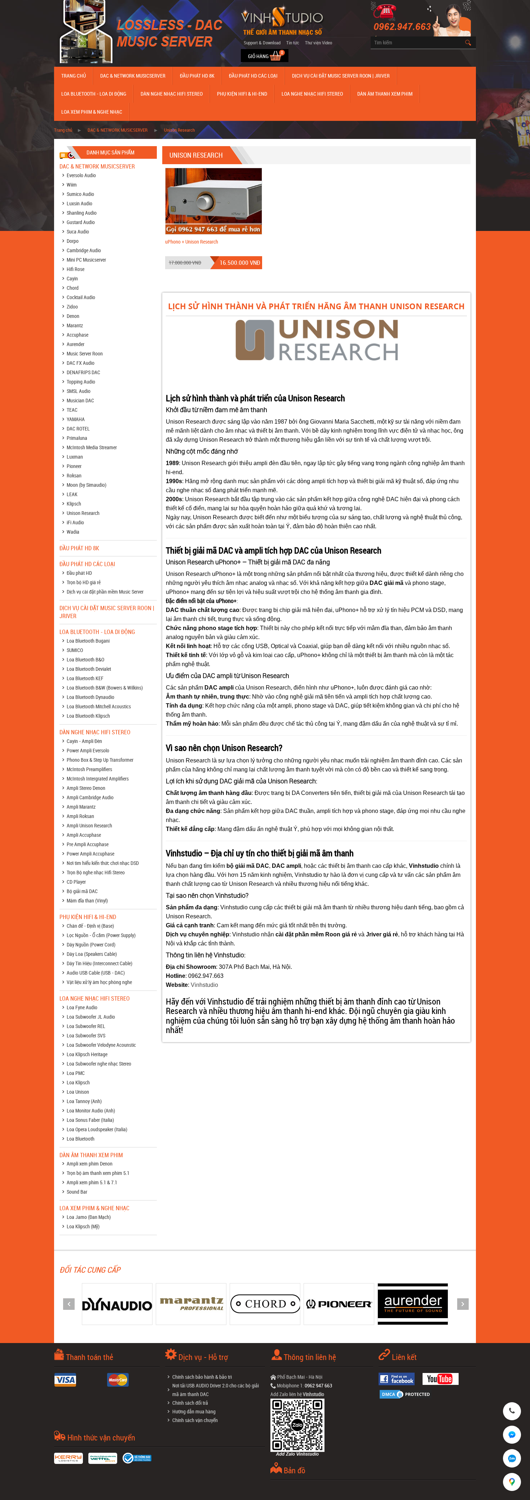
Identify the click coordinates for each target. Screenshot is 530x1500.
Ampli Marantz (81, 806)
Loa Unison (78, 1091)
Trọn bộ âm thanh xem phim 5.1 (98, 1172)
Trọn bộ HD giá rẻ (84, 582)
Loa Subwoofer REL (86, 1026)
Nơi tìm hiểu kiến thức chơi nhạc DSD (103, 863)
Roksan (74, 475)
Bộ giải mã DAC (82, 891)
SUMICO (75, 650)
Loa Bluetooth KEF (85, 678)
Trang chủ (73, 75)
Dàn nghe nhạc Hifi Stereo (172, 93)
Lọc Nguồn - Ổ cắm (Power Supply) (101, 935)
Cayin (72, 278)
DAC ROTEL (78, 428)
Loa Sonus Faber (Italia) (90, 1119)
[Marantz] (117, 1303)
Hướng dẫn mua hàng (194, 1411)
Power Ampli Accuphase (90, 853)
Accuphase (77, 334)
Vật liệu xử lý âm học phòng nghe (99, 982)
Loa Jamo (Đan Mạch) (89, 1216)
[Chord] (191, 1303)
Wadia (73, 531)
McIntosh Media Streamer (92, 447)
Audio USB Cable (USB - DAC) (96, 972)
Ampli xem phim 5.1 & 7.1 (92, 1182)
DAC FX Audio (80, 362)
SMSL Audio (78, 391)
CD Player (76, 881)
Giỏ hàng (259, 56)
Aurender (75, 344)
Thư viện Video (318, 42)
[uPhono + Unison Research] (213, 200)
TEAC (72, 409)
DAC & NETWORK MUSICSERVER (132, 75)
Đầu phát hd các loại (253, 75)
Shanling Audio (82, 212)
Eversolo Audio (81, 175)
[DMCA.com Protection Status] (407, 1393)
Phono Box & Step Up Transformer (100, 759)
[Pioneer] (265, 1303)
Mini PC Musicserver (86, 259)
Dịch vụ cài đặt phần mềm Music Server (105, 591)
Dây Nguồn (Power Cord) (91, 944)
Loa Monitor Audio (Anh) (91, 1110)
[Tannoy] (412, 1303)
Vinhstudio (204, 985)
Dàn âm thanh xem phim (384, 93)
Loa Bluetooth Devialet (89, 668)
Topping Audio (81, 381)
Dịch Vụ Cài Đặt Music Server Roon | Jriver (341, 75)
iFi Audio (75, 522)
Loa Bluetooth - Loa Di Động (93, 93)
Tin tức (292, 42)
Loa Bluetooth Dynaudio (90, 697)
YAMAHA (76, 419)
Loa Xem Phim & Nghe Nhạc (91, 111)
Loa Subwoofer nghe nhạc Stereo (99, 1063)
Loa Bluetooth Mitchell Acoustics (99, 706)
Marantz (75, 325)
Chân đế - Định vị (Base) (90, 925)
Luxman (75, 456)
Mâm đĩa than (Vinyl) (87, 900)
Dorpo (73, 240)
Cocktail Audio (81, 297)
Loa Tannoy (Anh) (84, 1101)
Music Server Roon (85, 353)
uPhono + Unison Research (191, 241)
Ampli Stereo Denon (86, 787)
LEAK (72, 494)
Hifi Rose (75, 269)
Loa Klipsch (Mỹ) (83, 1226)
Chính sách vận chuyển (195, 1420)
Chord (73, 287)
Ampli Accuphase (84, 834)
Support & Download (262, 42)
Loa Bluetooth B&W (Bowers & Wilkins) (105, 687)
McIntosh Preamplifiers (89, 769)
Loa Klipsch (78, 1082)
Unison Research (179, 130)
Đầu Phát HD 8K (197, 75)
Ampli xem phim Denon (89, 1163)
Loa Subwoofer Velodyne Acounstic (101, 1044)
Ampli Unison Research (89, 825)
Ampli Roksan (80, 816)
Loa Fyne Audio (82, 1007)
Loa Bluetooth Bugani (88, 640)
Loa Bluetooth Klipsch (88, 715)
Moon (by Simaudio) (86, 484)
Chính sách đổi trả (190, 1402)
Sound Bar (77, 1191)
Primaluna (77, 437)
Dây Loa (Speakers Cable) (92, 953)
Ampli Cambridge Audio (90, 797)
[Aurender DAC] (339, 1303)
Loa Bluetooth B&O (85, 659)
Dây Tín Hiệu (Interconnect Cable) (99, 963)
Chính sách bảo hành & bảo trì (202, 1376)
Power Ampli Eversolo (88, 750)
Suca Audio (78, 231)
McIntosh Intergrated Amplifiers (98, 778)
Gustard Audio (81, 222)
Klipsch (74, 503)
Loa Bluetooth (80, 1138)
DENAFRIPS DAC (83, 372)
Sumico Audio (80, 194)
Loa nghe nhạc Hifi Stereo (312, 93)
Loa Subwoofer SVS (86, 1035)
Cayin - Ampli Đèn (84, 741)
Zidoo (72, 306)
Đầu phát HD (79, 572)
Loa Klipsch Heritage (87, 1054)
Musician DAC (80, 400)
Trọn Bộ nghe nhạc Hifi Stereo (96, 872)
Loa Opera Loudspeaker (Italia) (97, 1129)
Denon (73, 315)
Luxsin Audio (79, 203)
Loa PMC (76, 1073)
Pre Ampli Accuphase (88, 844)
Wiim (72, 184)
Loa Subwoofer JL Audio (91, 1016)
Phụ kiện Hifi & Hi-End (242, 93)
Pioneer (74, 466)
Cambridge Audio (84, 250)
